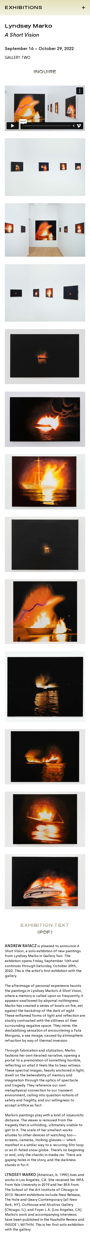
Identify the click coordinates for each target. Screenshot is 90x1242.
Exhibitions (23, 7)
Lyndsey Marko (28, 26)
